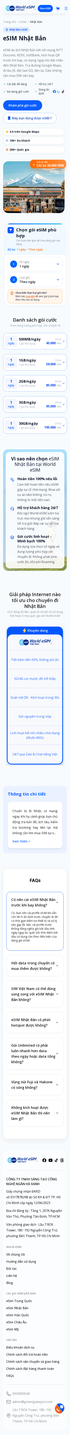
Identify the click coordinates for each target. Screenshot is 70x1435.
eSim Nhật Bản (17, 1308)
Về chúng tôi (15, 1254)
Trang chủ (9, 22)
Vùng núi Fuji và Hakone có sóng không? (31, 1085)
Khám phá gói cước (23, 105)
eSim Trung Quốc (19, 1301)
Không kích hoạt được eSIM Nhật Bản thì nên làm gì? (30, 1113)
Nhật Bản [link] (36, 22)
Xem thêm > (21, 841)
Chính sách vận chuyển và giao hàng (33, 1361)
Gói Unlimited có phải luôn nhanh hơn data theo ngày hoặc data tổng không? (33, 1053)
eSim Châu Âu (16, 1322)
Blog (9, 1283)
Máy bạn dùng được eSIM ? (32, 118)
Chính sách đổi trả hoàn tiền (27, 1354)
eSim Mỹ (12, 1329)
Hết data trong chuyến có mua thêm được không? (33, 966)
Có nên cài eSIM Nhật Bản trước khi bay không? (33, 902)
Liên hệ (11, 1276)
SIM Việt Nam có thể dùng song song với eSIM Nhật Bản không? (33, 994)
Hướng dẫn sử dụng (21, 1261)
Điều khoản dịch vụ (20, 1347)
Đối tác (11, 1268)
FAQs (10, 1376)
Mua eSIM (45, 8)
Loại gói (30, 296)
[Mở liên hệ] (59, 1408)
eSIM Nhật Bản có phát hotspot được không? (31, 1022)
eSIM (23, 22)
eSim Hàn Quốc (17, 1315)
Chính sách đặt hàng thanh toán (30, 1368)
